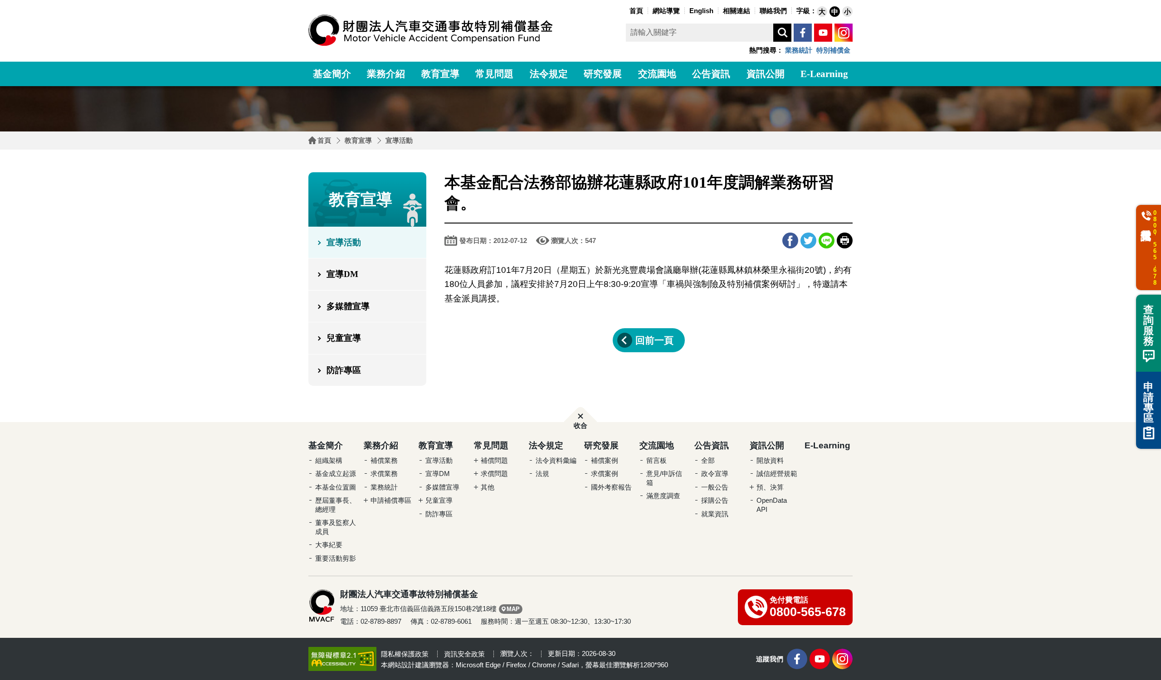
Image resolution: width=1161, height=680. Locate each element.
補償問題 (494, 460)
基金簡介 (332, 73)
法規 (542, 473)
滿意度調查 (663, 496)
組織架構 (328, 460)
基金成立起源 (335, 473)
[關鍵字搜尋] (782, 33)
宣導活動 (399, 140)
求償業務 (384, 473)
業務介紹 (386, 73)
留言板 (656, 460)
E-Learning (824, 73)
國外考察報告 (611, 487)
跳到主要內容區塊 (18, 2)
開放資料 (770, 460)
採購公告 (714, 500)
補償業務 (384, 460)
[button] (822, 11)
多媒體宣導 (348, 306)
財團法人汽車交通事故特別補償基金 (430, 30)
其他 (487, 487)
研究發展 (603, 73)
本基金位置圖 (335, 487)
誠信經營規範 (776, 473)
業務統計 (798, 50)
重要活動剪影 (335, 558)
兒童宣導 (344, 338)
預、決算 (770, 487)
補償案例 (604, 460)
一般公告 (714, 487)
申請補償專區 (391, 500)
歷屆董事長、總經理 (335, 504)
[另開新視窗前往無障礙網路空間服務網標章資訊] (342, 658)
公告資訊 (711, 73)
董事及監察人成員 (335, 527)
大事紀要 (328, 545)
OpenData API (771, 504)
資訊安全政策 (464, 654)
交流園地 (657, 73)
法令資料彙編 (556, 460)
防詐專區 (344, 370)
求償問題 (494, 473)
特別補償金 (833, 50)
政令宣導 (714, 473)
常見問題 (494, 73)
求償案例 (604, 473)
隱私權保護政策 (405, 654)
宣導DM (342, 274)
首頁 (324, 140)
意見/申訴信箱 (664, 478)
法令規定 (549, 73)
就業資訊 (714, 514)
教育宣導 (440, 73)
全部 (708, 460)
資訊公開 (765, 73)
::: (625, 9)
